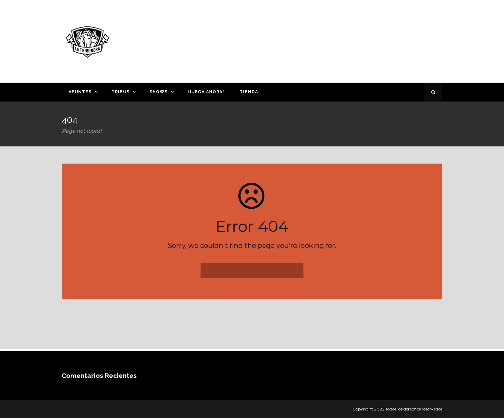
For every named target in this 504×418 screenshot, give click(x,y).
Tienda (249, 91)
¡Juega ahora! (206, 91)
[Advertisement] (319, 40)
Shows (158, 91)
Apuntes (80, 91)
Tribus (120, 91)
